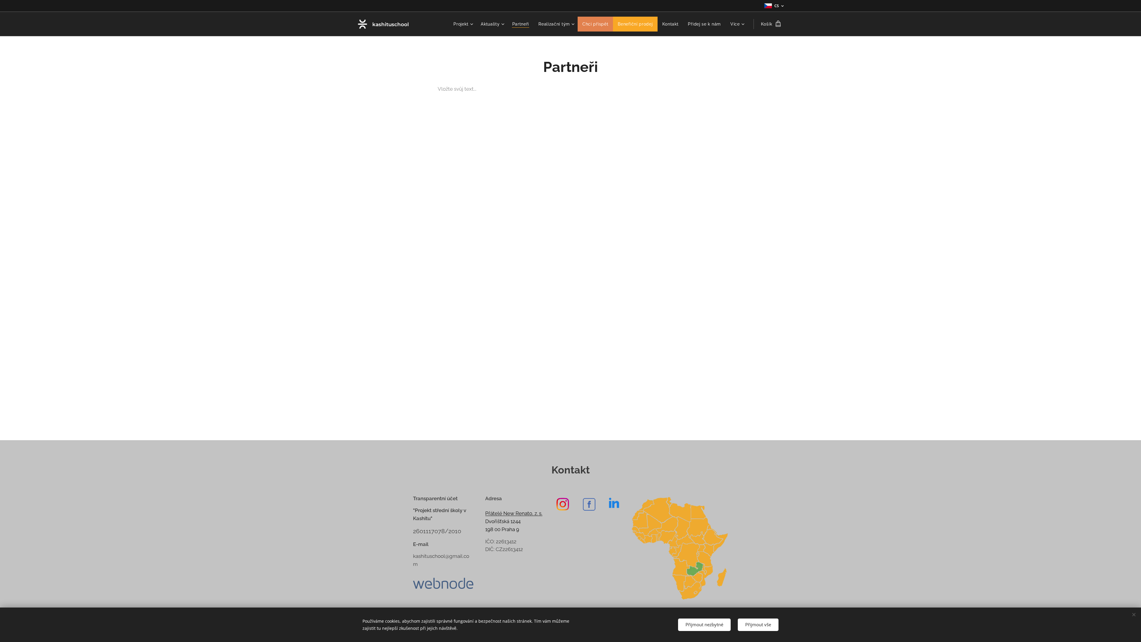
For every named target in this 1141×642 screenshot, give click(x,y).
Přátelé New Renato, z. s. (513, 513)
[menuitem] (464, 24)
